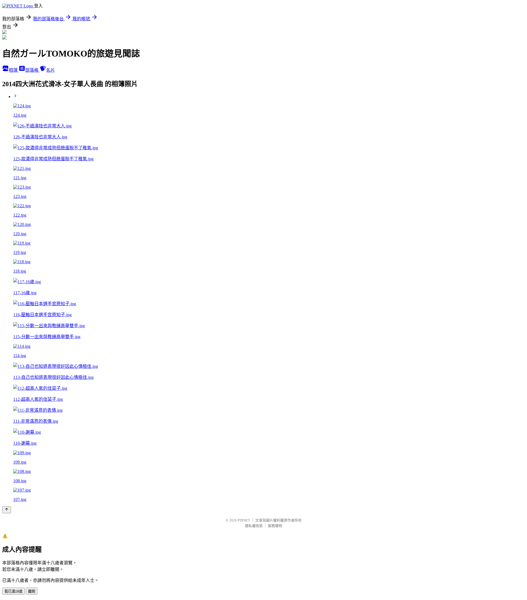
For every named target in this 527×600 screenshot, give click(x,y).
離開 (31, 591)
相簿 (14, 70)
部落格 (32, 70)
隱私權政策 (254, 526)
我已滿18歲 (13, 591)
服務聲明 (275, 526)
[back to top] (6, 509)
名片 (50, 70)
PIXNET (244, 520)
